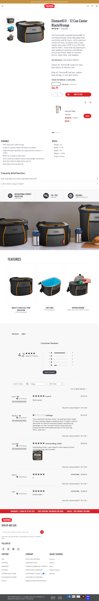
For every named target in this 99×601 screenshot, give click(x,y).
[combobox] (38, 384)
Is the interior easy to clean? (49, 183)
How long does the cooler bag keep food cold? (49, 178)
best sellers (56, 67)
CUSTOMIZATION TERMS (9, 577)
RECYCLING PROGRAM (33, 559)
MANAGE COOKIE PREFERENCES (36, 581)
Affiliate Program (55, 570)
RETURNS (5, 570)
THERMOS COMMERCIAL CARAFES (36, 566)
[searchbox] (18, 383)
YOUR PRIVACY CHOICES (33, 573)
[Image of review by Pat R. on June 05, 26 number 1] (37, 455)
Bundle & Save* (36, 2)
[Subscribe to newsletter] (42, 532)
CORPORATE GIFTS (31, 562)
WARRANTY (5, 566)
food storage (56, 75)
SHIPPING (5, 562)
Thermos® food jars (67, 72)
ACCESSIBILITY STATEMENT (34, 577)
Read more (41, 430)
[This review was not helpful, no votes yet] (85, 408)
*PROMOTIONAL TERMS (9, 573)
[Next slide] (90, 102)
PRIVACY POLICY (53, 597)
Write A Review (50, 372)
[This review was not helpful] (85, 436)
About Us (52, 559)
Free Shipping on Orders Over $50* (55, 2)
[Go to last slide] (85, 102)
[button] (10, 21)
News (51, 566)
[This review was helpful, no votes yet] (81, 408)
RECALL (4, 581)
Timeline (52, 562)
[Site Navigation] (3, 5)
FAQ (3, 559)
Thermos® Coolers (68, 65)
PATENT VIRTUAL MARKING (34, 570)
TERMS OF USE (60, 597)
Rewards (52, 573)
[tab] (53, 132)
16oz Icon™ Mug (70, 111)
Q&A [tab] (23, 334)
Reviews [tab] (15, 334)
